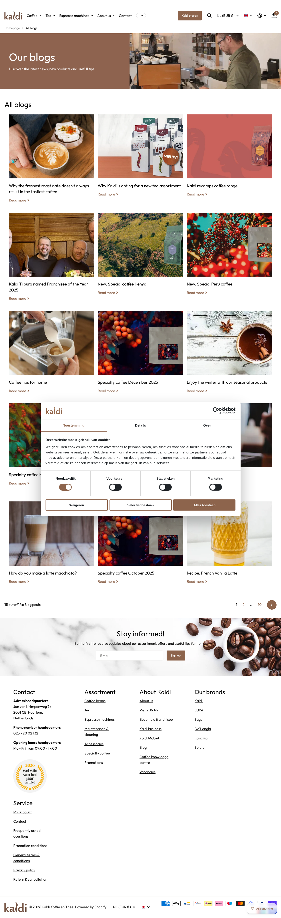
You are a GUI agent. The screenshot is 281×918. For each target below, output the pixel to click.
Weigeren (76, 505)
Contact (125, 15)
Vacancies (147, 772)
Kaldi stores (190, 16)
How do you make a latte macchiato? (51, 545)
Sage (199, 719)
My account (22, 812)
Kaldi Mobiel (149, 738)
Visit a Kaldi (149, 710)
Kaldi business (150, 728)
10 (260, 604)
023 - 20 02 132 (25, 733)
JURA (199, 710)
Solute (200, 747)
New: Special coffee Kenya (140, 257)
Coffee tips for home (51, 355)
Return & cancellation (30, 879)
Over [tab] (207, 425)
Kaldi (199, 700)
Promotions (93, 762)
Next (272, 605)
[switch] (115, 487)
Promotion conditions (30, 845)
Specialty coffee (97, 753)
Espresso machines (74, 15)
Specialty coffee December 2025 (140, 355)
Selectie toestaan (140, 505)
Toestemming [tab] (73, 425)
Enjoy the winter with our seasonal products (229, 355)
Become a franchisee (156, 719)
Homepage (12, 28)
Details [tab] (140, 425)
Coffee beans (95, 700)
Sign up (176, 655)
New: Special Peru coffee (229, 257)
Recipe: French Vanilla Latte (229, 545)
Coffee (32, 15)
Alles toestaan (204, 505)
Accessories (94, 744)
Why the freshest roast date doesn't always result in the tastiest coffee (51, 161)
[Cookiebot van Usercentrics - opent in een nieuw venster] (216, 410)
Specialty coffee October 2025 (140, 545)
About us (104, 15)
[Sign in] (261, 16)
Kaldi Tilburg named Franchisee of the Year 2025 (51, 260)
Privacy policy (24, 870)
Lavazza (201, 738)
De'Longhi (203, 728)
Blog (143, 747)
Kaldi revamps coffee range (229, 158)
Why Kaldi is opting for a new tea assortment (140, 158)
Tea (48, 15)
